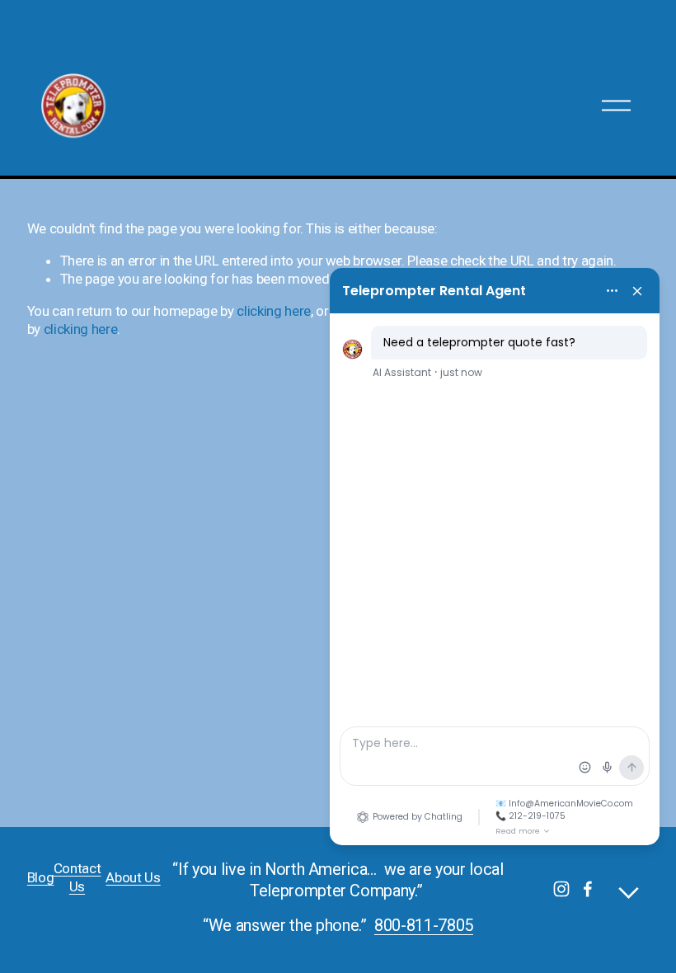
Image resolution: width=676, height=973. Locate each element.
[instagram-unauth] (561, 889)
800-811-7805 (423, 925)
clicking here (274, 311)
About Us (133, 877)
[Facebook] (588, 889)
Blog (40, 877)
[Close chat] (629, 893)
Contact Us (77, 877)
